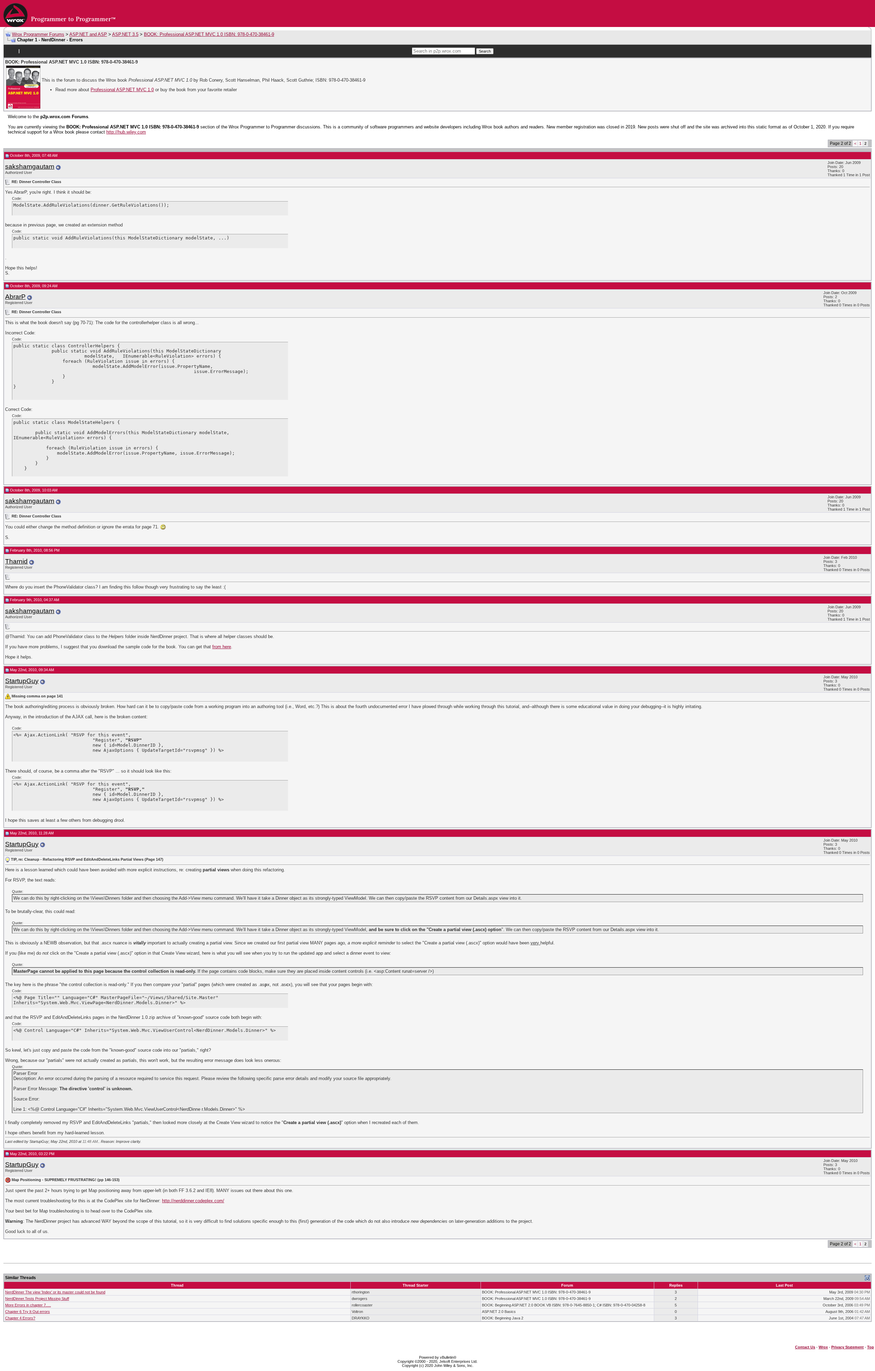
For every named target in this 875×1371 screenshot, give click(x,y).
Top (870, 1347)
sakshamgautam (29, 166)
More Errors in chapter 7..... (28, 1305)
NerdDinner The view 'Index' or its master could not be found (55, 1292)
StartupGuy (22, 680)
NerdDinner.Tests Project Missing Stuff (37, 1299)
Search (485, 51)
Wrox (823, 1347)
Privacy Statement (847, 1347)
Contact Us (805, 1347)
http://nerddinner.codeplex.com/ (193, 1200)
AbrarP (15, 296)
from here (221, 646)
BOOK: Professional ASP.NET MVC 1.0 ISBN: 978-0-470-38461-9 (209, 34)
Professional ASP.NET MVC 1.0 (122, 89)
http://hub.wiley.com (126, 132)
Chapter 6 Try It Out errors (27, 1312)
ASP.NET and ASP (88, 34)
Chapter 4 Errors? (20, 1318)
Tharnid (16, 561)
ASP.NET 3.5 (125, 34)
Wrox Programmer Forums (38, 34)
